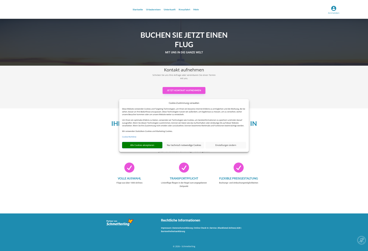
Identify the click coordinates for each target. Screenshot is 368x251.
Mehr (196, 9)
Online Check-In (201, 228)
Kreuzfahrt (184, 9)
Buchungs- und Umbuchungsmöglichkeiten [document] (238, 183)
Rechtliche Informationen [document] (180, 220)
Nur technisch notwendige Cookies (184, 145)
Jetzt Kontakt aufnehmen (184, 90)
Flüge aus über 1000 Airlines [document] (129, 183)
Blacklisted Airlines (227, 228)
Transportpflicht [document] (184, 178)
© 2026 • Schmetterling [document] (184, 246)
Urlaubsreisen (153, 9)
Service (213, 228)
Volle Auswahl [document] (129, 178)
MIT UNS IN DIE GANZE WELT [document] (184, 52)
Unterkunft (170, 9)
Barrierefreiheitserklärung (173, 231)
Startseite (138, 9)
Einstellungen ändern (225, 145)
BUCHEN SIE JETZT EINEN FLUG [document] (184, 40)
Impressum (166, 228)
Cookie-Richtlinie (129, 136)
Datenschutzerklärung (182, 228)
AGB (238, 228)
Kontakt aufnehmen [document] (184, 70)
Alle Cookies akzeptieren (142, 145)
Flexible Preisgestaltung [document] (238, 178)
